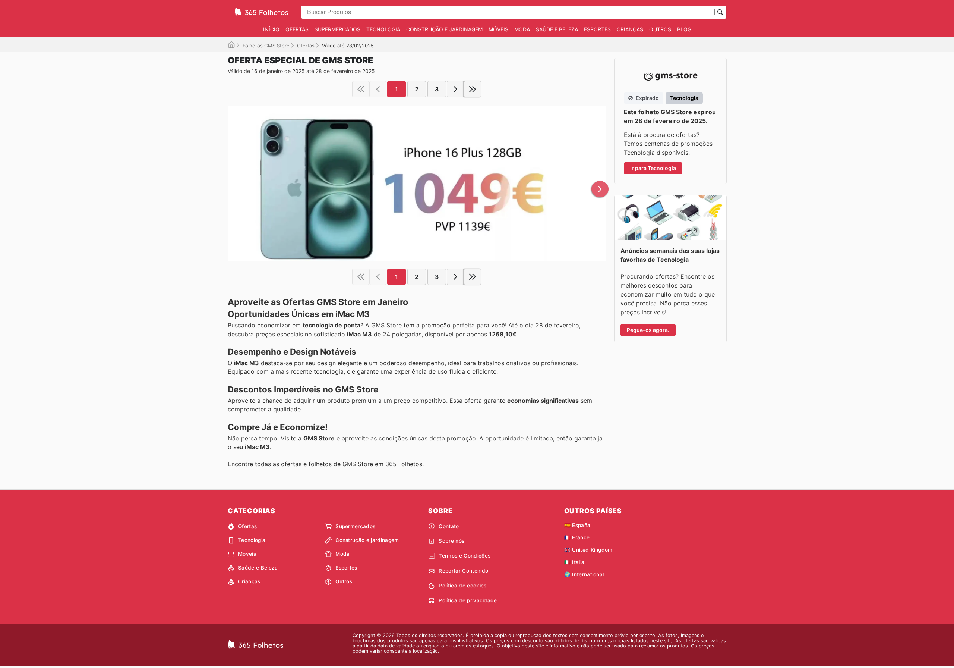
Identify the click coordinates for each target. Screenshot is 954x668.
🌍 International (584, 574)
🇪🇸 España (577, 525)
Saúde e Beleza (557, 29)
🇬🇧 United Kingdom (588, 550)
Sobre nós (451, 541)
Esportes (597, 29)
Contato (449, 526)
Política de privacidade (468, 600)
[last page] (472, 89)
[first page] (360, 89)
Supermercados (337, 29)
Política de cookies (462, 586)
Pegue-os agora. (648, 330)
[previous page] (377, 89)
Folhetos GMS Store (266, 45)
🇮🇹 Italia (574, 562)
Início (271, 29)
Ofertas (297, 29)
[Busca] (720, 12)
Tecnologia (383, 29)
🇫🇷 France (577, 537)
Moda (522, 29)
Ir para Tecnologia (653, 168)
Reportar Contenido (463, 571)
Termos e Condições (464, 556)
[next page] (455, 89)
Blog (684, 29)
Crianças (630, 29)
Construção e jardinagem (444, 29)
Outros (660, 29)
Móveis (498, 29)
